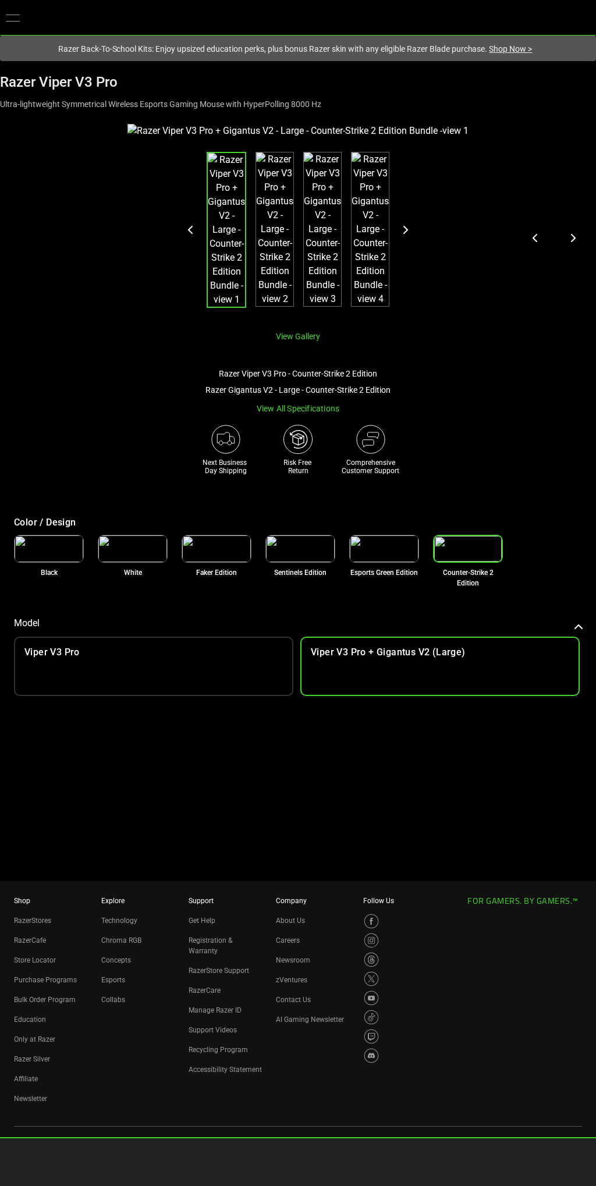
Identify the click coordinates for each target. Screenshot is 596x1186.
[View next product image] (573, 238)
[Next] (405, 230)
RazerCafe (30, 940)
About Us (290, 921)
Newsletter (30, 1099)
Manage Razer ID (215, 1010)
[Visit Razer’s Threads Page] (371, 959)
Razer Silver (32, 1059)
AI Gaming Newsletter (310, 1019)
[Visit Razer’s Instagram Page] (371, 940)
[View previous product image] (535, 238)
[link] (49, 549)
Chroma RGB (121, 940)
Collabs (113, 1000)
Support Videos (213, 1030)
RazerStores (32, 921)
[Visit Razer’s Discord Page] (371, 1055)
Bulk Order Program (45, 1000)
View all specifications (298, 408)
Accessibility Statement (225, 1070)
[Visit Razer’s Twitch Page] (371, 1036)
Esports (113, 980)
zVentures (291, 980)
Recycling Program (218, 1050)
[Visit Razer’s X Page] (371, 979)
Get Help (202, 921)
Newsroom (293, 960)
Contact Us (293, 1000)
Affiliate (26, 1079)
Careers (288, 940)
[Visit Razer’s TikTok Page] (371, 1017)
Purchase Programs (45, 980)
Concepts (116, 960)
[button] (13, 17)
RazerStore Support (219, 971)
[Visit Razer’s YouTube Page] (371, 998)
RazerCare (205, 990)
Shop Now (510, 49)
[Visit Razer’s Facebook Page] (371, 921)
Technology (119, 921)
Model (27, 622)
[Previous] (191, 230)
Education (30, 1019)
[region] (298, 222)
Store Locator (35, 960)
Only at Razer (34, 1039)
